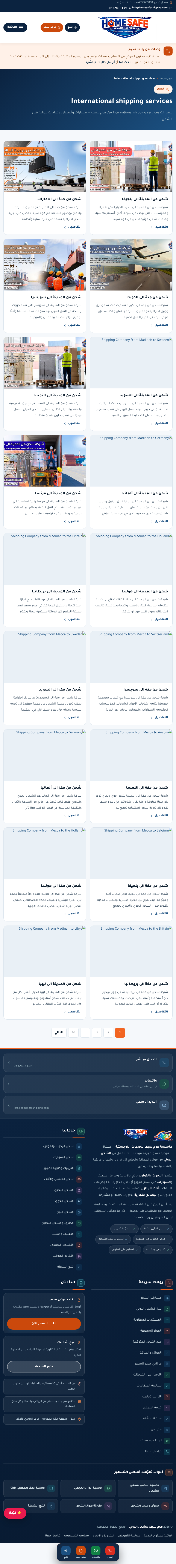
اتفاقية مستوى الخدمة (158, 1536)
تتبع (70, 27)
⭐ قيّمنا (15, 1513)
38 (73, 1032)
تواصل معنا (52, 1536)
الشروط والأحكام (103, 1536)
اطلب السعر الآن (44, 1323)
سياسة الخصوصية (76, 1536)
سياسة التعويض (129, 1536)
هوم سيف (166, 78)
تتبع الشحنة (44, 1366)
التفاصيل (161, 227)
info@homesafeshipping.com (150, 7)
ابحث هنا (125, 62)
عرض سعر (49, 27)
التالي (59, 1032)
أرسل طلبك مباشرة (100, 62)
